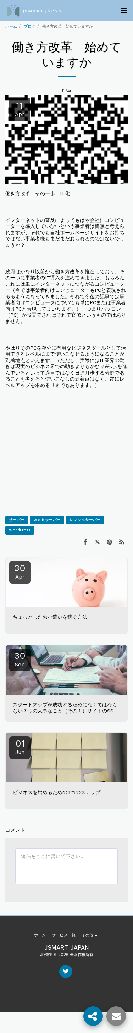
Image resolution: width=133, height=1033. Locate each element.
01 (20, 746)
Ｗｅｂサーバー (47, 520)
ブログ (29, 26)
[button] (123, 11)
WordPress (20, 530)
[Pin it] (110, 541)
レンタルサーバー (85, 520)
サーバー (16, 520)
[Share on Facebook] (85, 541)
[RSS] (122, 541)
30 (20, 571)
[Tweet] (97, 541)
